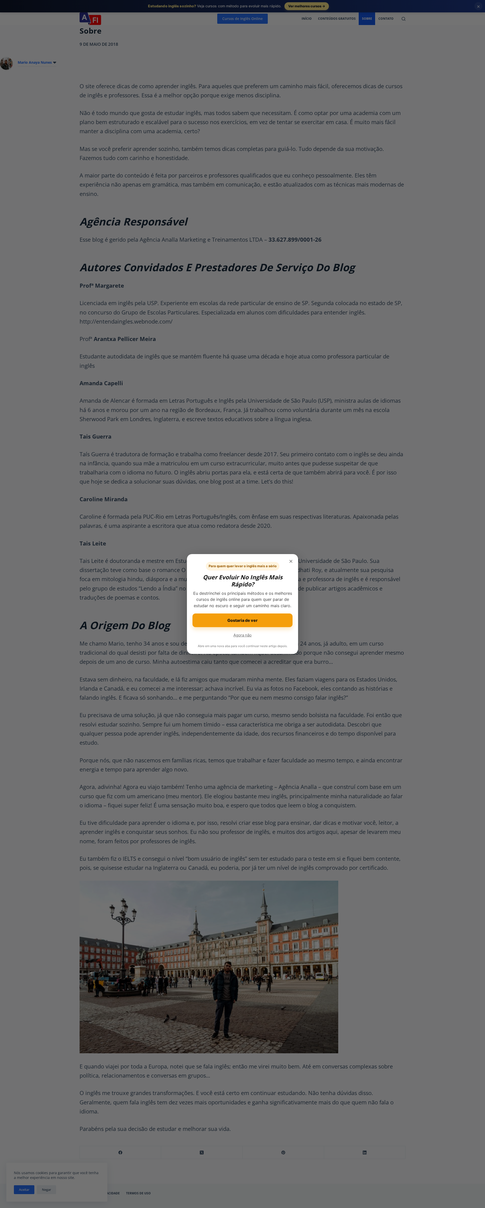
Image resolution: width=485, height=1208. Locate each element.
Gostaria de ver (242, 620)
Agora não (242, 635)
